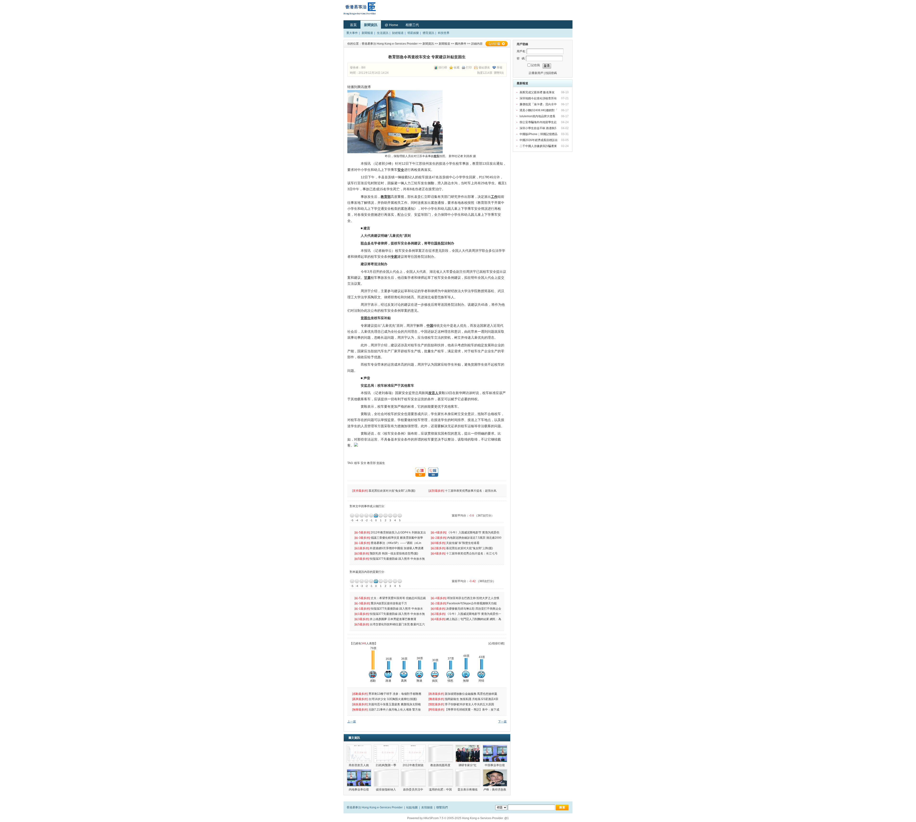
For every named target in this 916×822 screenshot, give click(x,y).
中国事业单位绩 (495, 765)
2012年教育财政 (413, 765)
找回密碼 (551, 73)
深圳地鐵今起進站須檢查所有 (538, 98)
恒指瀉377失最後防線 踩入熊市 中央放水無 (398, 558)
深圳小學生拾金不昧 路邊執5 (538, 128)
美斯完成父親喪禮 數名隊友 (537, 92)
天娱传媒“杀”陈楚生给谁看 (462, 543)
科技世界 (443, 33)
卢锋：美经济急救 (495, 789)
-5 (352, 515)
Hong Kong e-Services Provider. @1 (485, 818)
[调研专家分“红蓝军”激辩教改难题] (467, 753)
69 (431, 472)
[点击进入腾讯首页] (359, 445)
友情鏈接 (427, 807)
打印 (469, 67)
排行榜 (442, 67)
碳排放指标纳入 (386, 789)
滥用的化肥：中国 (441, 789)
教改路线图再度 (440, 765)
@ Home (391, 25)
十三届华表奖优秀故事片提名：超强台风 (471, 490)
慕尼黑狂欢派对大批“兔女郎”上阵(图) (392, 490)
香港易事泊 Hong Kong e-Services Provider (390, 43)
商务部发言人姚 (359, 765)
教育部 (371, 463)
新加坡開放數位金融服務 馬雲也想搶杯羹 (471, 694)
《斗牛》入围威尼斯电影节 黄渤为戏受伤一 (474, 614)
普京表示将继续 (468, 789)
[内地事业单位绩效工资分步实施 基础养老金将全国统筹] (359, 778)
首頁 (353, 25)
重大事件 (352, 33)
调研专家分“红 (467, 765)
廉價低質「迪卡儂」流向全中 (538, 104)
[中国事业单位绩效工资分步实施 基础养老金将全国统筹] (495, 753)
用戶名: (521, 51)
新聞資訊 (370, 25)
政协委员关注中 (413, 789)
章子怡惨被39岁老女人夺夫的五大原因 (470, 704)
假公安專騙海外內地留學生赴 (538, 122)
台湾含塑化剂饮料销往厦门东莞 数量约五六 (398, 624)
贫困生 (380, 463)
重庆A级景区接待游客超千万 (389, 603)
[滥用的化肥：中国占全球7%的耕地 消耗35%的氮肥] (440, 778)
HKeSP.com (431, 818)
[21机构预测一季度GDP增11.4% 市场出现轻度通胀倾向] (386, 753)
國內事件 (460, 43)
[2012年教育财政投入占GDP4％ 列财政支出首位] (413, 753)
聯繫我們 (442, 807)
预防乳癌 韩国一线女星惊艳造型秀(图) (394, 553)
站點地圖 (412, 807)
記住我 (535, 65)
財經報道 (398, 33)
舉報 (499, 67)
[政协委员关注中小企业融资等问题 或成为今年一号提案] (413, 778)
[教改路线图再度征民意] (440, 753)
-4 (356, 515)
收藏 (456, 67)
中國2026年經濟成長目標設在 (539, 140)
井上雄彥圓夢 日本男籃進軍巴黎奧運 (393, 619)
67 (418, 472)
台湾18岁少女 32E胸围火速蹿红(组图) (393, 699)
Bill (363, 67)
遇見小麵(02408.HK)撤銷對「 (539, 110)
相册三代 (412, 25)
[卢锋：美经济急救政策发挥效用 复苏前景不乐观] (495, 778)
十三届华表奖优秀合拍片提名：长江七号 (472, 553)
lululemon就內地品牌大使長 (538, 116)
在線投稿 (496, 44)
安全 (363, 463)
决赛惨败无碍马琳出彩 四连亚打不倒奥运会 (474, 608)
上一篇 (351, 721)
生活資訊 (382, 33)
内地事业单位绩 (359, 789)
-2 (366, 515)
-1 (371, 515)
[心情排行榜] (496, 643)
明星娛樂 (413, 33)
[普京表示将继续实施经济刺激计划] (467, 778)
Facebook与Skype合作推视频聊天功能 (472, 603)
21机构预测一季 (386, 765)
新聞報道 (367, 33)
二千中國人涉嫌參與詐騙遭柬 (538, 146)
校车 (357, 463)
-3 (361, 515)
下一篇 (502, 721)
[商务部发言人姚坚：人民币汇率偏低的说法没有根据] (359, 753)
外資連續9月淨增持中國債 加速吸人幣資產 (397, 548)
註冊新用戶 (536, 73)
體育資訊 (428, 33)
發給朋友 (484, 67)
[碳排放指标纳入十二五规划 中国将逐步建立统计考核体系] (386, 778)
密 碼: (521, 58)
